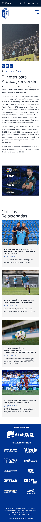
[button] (3, 66)
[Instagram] (20, 3)
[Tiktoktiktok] (37, 3)
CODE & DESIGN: (20, 518)
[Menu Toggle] (37, 12)
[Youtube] (33, 3)
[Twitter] (29, 3)
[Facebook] (24, 3)
